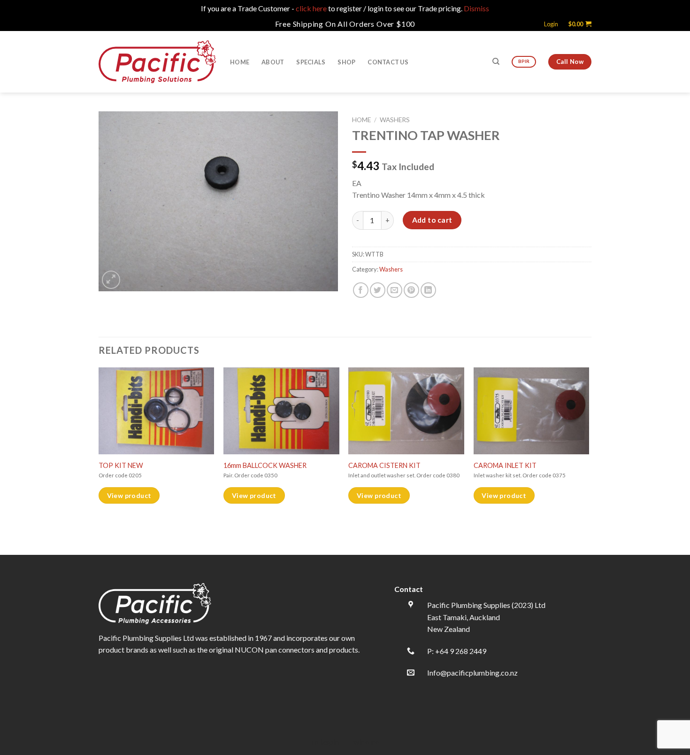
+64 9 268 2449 (460, 650)
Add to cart (432, 220)
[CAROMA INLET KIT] (532, 410)
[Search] (495, 61)
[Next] (589, 460)
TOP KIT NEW (121, 465)
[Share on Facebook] (360, 290)
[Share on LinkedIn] (428, 290)
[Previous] (99, 460)
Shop (346, 62)
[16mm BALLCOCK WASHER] (281, 410)
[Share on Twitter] (377, 290)
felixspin (325, 741)
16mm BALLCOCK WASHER (265, 465)
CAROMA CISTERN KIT (384, 465)
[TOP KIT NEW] (157, 410)
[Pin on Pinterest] (411, 290)
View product (129, 495)
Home (239, 62)
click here (311, 8)
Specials (310, 62)
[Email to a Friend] (394, 290)
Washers (395, 120)
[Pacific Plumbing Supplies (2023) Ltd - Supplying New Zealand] (157, 61)
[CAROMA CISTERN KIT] (406, 410)
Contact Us (388, 62)
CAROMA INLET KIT (505, 465)
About (272, 62)
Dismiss (476, 8)
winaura (366, 741)
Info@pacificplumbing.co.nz (472, 672)
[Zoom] (111, 280)
